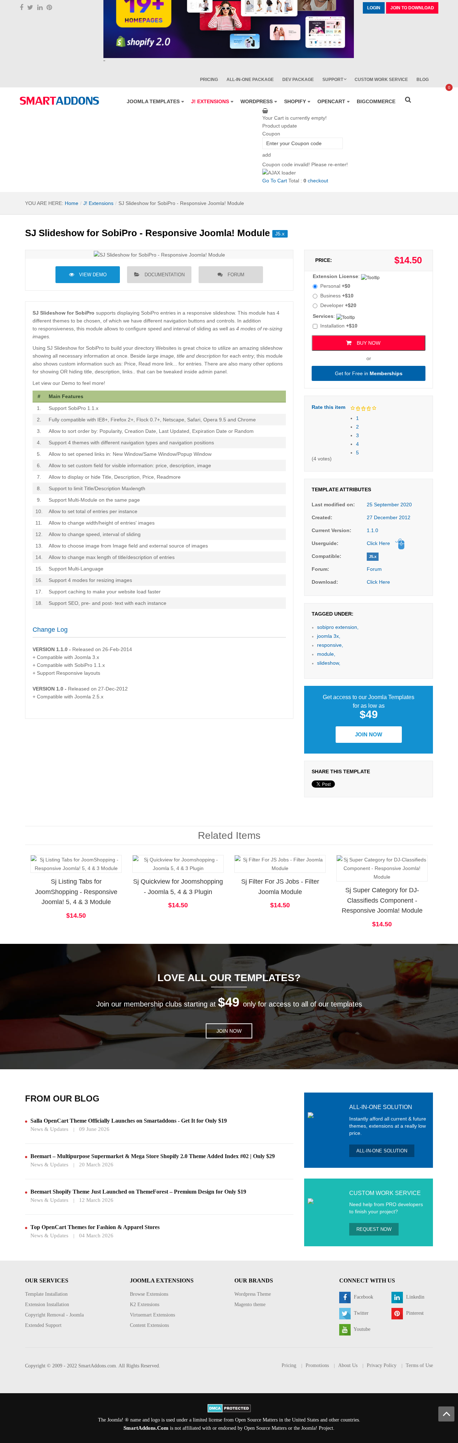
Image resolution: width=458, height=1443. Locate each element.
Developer (338, 305)
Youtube (361, 1329)
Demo (360, 856)
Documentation (165, 274)
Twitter (360, 1313)
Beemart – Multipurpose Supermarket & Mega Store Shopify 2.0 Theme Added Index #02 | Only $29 (152, 1156)
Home (71, 203)
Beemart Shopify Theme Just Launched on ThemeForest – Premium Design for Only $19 (138, 1192)
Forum (236, 274)
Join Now (368, 734)
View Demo (93, 274)
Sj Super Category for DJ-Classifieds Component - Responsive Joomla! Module (382, 900)
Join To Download (412, 7)
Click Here (378, 543)
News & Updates (49, 1129)
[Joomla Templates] (59, 101)
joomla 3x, (328, 636)
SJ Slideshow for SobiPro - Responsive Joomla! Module (147, 233)
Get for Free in (369, 373)
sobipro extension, (338, 627)
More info (104, 871)
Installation (338, 326)
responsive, (330, 645)
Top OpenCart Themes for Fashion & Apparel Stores (95, 1227)
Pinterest (414, 1313)
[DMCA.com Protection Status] (229, 1407)
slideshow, (328, 663)
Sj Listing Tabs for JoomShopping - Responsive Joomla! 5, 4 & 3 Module (76, 892)
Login (373, 7)
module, (326, 654)
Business (337, 295)
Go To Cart (274, 180)
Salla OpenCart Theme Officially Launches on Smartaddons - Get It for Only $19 (128, 1121)
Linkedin (414, 1297)
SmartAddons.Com (146, 1428)
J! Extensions (98, 203)
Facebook (362, 1297)
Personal (335, 286)
